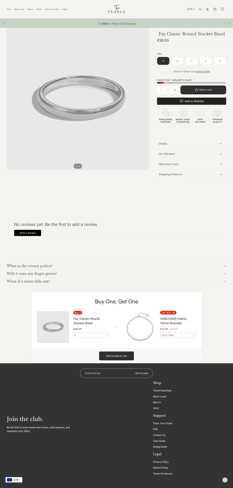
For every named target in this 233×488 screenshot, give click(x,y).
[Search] (200, 9)
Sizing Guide (203, 71)
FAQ (155, 429)
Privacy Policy (161, 461)
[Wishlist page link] (222, 9)
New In (157, 402)
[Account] (207, 9)
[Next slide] (229, 23)
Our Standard (167, 153)
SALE (156, 408)
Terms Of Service (162, 473)
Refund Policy (160, 467)
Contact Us (159, 434)
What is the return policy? (30, 266)
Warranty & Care (169, 164)
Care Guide (159, 440)
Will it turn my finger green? (32, 274)
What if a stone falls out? (28, 281)
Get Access (141, 373)
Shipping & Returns (170, 174)
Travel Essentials (162, 390)
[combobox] (91, 335)
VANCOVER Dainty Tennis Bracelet (173, 321)
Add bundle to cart (116, 355)
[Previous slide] (4, 23)
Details (163, 143)
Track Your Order (162, 423)
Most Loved (159, 396)
